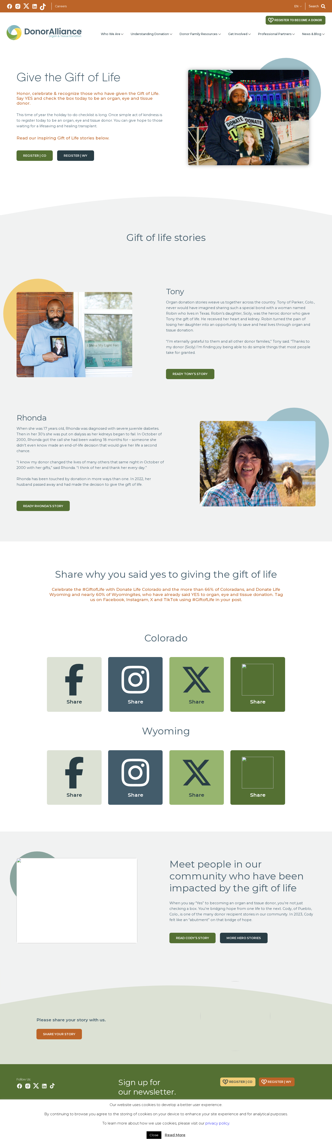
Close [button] (153, 1135)
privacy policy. (217, 1123)
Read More (175, 1135)
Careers (61, 6)
